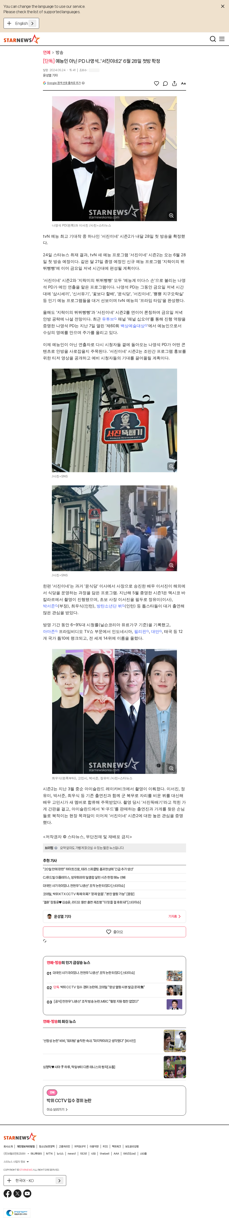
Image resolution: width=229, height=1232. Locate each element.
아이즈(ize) (129, 1153)
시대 (93, 1153)
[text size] (183, 83)
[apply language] (32, 23)
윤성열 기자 (50, 75)
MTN (49, 1153)
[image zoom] (171, 215)
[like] (156, 83)
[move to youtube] (27, 1193)
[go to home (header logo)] (22, 39)
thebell (104, 1153)
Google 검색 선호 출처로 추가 (64, 82)
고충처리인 (64, 1146)
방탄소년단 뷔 (109, 606)
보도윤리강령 (132, 1146)
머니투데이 (36, 1153)
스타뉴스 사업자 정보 (14, 1161)
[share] (174, 83)
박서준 (49, 606)
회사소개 (8, 1146)
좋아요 (118, 932)
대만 (155, 631)
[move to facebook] (8, 1193)
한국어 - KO (24, 1181)
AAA (116, 1153)
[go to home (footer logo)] (20, 1136)
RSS (105, 1146)
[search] (212, 39)
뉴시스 (60, 1153)
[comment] (165, 83)
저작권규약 (79, 1146)
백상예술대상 (133, 325)
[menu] (221, 39)
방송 (59, 52)
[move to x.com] (17, 1193)
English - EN (25, 23)
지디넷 (83, 1153)
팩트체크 (116, 1146)
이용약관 (94, 1146)
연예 (46, 52)
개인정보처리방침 (26, 1146)
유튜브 (108, 319)
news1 (72, 1153)
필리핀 (140, 631)
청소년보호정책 (47, 1146)
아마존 (49, 631)
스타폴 (143, 1153)
